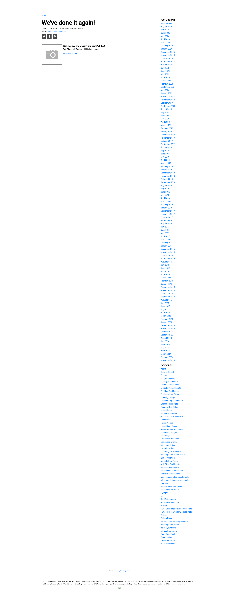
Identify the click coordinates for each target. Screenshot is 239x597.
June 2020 (165, 115)
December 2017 (168, 211)
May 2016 (165, 271)
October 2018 (167, 179)
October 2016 (167, 255)
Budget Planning (168, 378)
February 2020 (167, 128)
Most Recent (166, 23)
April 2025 (165, 77)
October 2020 (167, 103)
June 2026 (165, 33)
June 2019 (165, 154)
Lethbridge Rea (167, 448)
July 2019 (165, 150)
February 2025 (167, 84)
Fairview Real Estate (170, 407)
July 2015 (165, 303)
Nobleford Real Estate (170, 474)
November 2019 (168, 138)
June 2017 (165, 230)
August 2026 (166, 26)
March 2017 (166, 239)
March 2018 (166, 201)
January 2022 (166, 93)
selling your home (168, 528)
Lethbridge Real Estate (57, 31)
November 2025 (168, 55)
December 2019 (168, 134)
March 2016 (166, 278)
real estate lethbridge (170, 502)
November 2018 (168, 176)
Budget (164, 375)
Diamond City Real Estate (172, 400)
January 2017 (166, 246)
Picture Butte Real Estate (171, 486)
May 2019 (165, 157)
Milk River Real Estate (170, 464)
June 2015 (165, 306)
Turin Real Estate (168, 540)
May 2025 (165, 74)
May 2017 (165, 233)
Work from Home (168, 543)
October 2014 (167, 332)
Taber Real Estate (168, 534)
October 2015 (167, 293)
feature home (166, 410)
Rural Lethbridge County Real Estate (176, 509)
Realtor (164, 505)
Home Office (166, 420)
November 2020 (168, 100)
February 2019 (167, 166)
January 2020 (166, 131)
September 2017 (168, 220)
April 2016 (165, 274)
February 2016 (167, 281)
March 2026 (166, 42)
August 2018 (166, 185)
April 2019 (165, 160)
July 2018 (165, 188)
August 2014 (166, 338)
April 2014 (165, 351)
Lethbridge (165, 435)
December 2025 (168, 52)
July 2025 (165, 68)
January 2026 (166, 49)
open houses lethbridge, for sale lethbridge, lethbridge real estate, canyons (175, 480)
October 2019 (167, 141)
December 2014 (168, 325)
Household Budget (169, 432)
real (162, 496)
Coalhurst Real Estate (170, 394)
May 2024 (165, 90)
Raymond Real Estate (170, 489)
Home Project (167, 423)
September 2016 (168, 258)
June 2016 (165, 268)
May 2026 (165, 36)
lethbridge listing (168, 445)
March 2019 (166, 163)
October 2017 (167, 217)
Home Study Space (169, 426)
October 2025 (167, 58)
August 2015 (166, 300)
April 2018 (165, 198)
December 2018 (168, 173)
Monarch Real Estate (170, 467)
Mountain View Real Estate (172, 470)
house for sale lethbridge (172, 429)
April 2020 (165, 122)
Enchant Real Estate (169, 404)
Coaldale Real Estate (170, 391)
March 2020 (166, 125)
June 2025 (165, 71)
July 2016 (165, 265)
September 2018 (168, 182)
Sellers (164, 515)
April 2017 (165, 236)
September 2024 (168, 87)
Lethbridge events (169, 442)
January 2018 (166, 208)
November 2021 (168, 96)
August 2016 (166, 262)
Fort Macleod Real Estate (172, 416)
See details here (70, 53)
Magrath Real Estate (169, 461)
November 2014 (168, 328)
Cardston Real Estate (170, 385)
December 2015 (168, 287)
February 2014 (167, 357)
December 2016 (168, 249)
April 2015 (165, 312)
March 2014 (166, 354)
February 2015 (167, 319)
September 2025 (168, 61)
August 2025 (166, 65)
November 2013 (168, 360)
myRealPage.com (124, 571)
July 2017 (165, 227)
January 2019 (166, 169)
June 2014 (165, 344)
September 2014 (168, 335)
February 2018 (167, 204)
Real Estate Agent (168, 499)
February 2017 (167, 243)
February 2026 (167, 45)
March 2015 (166, 316)
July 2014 (165, 341)
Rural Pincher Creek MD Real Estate (176, 512)
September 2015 (168, 297)
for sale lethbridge (169, 413)
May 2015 (165, 309)
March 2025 (166, 80)
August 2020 (166, 109)
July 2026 (165, 30)
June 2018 (165, 192)
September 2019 (168, 144)
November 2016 (168, 252)
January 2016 (166, 284)
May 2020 (165, 119)
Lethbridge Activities (170, 439)
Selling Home (166, 518)
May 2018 (165, 195)
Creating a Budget (168, 397)
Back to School (167, 372)
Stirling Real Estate (169, 531)
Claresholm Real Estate (171, 388)
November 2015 (168, 290)
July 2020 (165, 112)
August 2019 (166, 147)
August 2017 (166, 224)
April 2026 (165, 39)
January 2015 (166, 322)
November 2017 (168, 214)
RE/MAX (164, 493)
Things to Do (166, 537)
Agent (163, 369)
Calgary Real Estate (169, 381)
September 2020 (168, 106)
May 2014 (165, 347)
